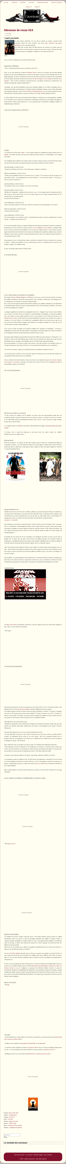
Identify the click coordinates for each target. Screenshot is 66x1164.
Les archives (29, 1154)
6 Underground (13, 1115)
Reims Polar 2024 (13, 1113)
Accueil (6, 2)
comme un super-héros (40, 763)
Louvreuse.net (31, 1159)
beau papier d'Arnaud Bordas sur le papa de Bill (32, 1043)
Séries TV (37, 7)
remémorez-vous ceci (49, 1049)
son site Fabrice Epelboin (13, 953)
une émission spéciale (23, 709)
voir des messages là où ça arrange (42, 78)
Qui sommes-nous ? (19, 1154)
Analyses (31, 2)
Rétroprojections (42, 2)
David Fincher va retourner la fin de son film (38, 1053)
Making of (29, 7)
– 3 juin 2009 (10, 520)
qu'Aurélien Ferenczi (32, 72)
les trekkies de (35, 91)
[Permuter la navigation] (5, 1147)
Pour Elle (57, 362)
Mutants (6, 154)
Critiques (14, 2)
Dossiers (23, 2)
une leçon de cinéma (32, 1047)
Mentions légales (38, 1154)
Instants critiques (56, 2)
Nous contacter (48, 1154)
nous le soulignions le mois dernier (42, 227)
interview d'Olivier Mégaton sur (22, 297)
